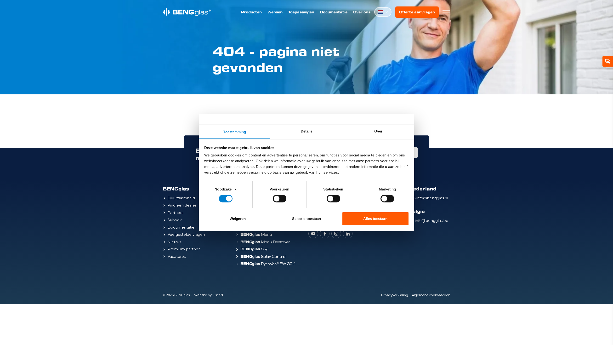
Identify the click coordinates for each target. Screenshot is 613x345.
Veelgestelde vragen (186, 234)
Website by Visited (208, 295)
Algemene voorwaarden (431, 295)
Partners (175, 212)
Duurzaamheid (181, 198)
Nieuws (174, 242)
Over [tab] (378, 131)
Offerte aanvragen (417, 12)
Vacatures (177, 256)
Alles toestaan (375, 219)
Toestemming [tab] (234, 132)
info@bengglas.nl (432, 198)
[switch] (279, 198)
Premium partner (184, 249)
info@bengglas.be (431, 220)
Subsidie (175, 220)
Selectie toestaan (306, 219)
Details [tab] (306, 131)
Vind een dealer (182, 205)
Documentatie (333, 12)
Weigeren (238, 219)
